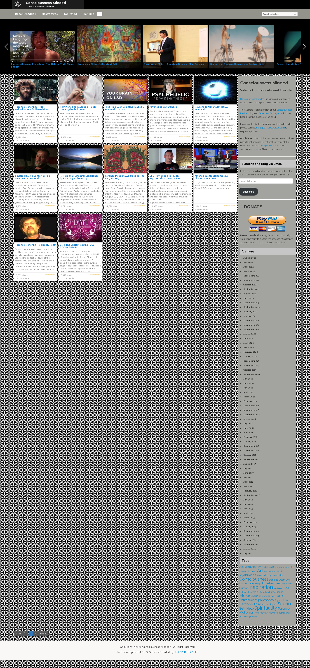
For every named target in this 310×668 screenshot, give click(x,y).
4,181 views (156, 137)
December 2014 (251, 531)
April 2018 (248, 432)
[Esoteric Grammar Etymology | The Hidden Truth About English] (42, 46)
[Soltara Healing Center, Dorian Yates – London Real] (35, 159)
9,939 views (22, 206)
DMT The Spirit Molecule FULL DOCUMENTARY (77, 246)
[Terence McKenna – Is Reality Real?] (35, 228)
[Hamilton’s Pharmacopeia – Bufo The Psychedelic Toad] (80, 90)
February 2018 (250, 437)
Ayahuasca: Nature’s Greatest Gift (97, 64)
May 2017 (248, 477)
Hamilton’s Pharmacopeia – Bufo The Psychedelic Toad (78, 108)
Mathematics (245, 592)
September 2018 (251, 414)
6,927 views (66, 275)
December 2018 (251, 405)
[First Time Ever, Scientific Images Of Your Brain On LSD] (125, 90)
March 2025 (249, 271)
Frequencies (287, 584)
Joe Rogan (278, 588)
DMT (289, 579)
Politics (286, 600)
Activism (245, 567)
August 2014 (249, 549)
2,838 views (66, 137)
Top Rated (70, 14)
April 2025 (248, 267)
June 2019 (248, 383)
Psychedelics (249, 604)
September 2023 (251, 307)
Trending (88, 14)
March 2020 (249, 347)
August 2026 (249, 258)
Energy (258, 584)
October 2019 (249, 370)
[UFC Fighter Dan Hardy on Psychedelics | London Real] (170, 159)
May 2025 (248, 262)
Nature (277, 595)
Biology (267, 575)
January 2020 (250, 356)
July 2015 (248, 504)
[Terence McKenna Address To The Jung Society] (125, 159)
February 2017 (250, 491)
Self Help (246, 608)
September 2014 (251, 544)
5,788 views (201, 137)
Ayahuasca (247, 575)
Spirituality (265, 608)
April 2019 (248, 392)
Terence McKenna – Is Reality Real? (35, 245)
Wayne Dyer (251, 616)
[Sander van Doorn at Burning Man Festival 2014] (241, 46)
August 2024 (249, 293)
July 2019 (248, 379)
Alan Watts (258, 567)
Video (242, 616)
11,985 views (157, 206)
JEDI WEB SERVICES (186, 652)
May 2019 (248, 388)
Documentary (246, 583)
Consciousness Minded (252, 99)
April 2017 (248, 482)
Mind (255, 591)
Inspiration (260, 587)
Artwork (267, 572)
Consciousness (254, 579)
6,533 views (22, 275)
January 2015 (249, 526)
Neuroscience (248, 600)
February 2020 (250, 352)
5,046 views (201, 206)
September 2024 (251, 289)
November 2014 (251, 535)
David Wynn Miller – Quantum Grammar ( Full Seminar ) (174, 64)
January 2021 (249, 316)
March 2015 (249, 517)
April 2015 (248, 513)
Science (285, 604)
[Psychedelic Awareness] (170, 90)
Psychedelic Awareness (163, 107)
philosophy (266, 600)
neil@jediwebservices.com (270, 127)
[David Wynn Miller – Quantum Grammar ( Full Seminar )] (175, 46)
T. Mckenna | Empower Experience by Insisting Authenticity (79, 177)
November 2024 (251, 280)
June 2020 (248, 338)
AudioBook (277, 571)
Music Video (261, 596)
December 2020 (251, 320)
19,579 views (112, 206)
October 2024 (250, 284)
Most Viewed (50, 14)
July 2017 (248, 468)
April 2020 (248, 343)
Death (282, 579)
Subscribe (248, 191)
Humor (243, 588)
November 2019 (251, 365)
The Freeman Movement (267, 612)
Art (260, 570)
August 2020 (249, 334)
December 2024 (251, 276)
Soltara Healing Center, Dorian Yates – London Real (32, 177)
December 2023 (251, 302)
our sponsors (267, 145)
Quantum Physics (268, 604)
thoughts (285, 613)
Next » (43, 633)
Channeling (278, 575)
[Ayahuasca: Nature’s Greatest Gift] (109, 46)
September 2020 (251, 329)
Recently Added (25, 14)
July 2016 (248, 499)
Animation (250, 571)
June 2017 (248, 473)
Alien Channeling (275, 567)
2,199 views (22, 137)
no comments (22, 140)
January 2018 (249, 441)
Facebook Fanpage (269, 113)
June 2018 (248, 428)
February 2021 (250, 311)
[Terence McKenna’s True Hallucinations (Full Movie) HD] (35, 90)
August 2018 (249, 419)
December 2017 (251, 446)
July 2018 (248, 423)
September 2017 (251, 459)
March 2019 (249, 396)
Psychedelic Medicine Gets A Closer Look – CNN (211, 177)
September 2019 (251, 374)
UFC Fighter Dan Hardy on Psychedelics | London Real (165, 177)
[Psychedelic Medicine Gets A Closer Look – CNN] (215, 159)
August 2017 (249, 464)
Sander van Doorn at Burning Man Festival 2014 (237, 64)
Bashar (260, 575)
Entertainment (271, 583)
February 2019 (250, 401)
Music (245, 595)
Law (286, 588)
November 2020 (251, 325)
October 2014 (249, 540)
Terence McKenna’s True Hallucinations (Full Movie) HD (32, 108)
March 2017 (249, 486)
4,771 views (66, 206)
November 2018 (251, 410)
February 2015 (250, 522)
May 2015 (248, 508)
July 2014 (248, 553)
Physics (278, 600)
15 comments (22, 209)
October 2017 (249, 455)
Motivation (264, 592)
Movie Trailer (276, 592)
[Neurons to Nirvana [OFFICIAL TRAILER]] (215, 90)
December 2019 (251, 361)
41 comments (157, 209)
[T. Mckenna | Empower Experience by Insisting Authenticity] (80, 159)
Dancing (273, 579)
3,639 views (111, 137)
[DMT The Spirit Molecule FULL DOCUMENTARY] (80, 228)
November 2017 (251, 450)
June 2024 (248, 298)
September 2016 (251, 495)
